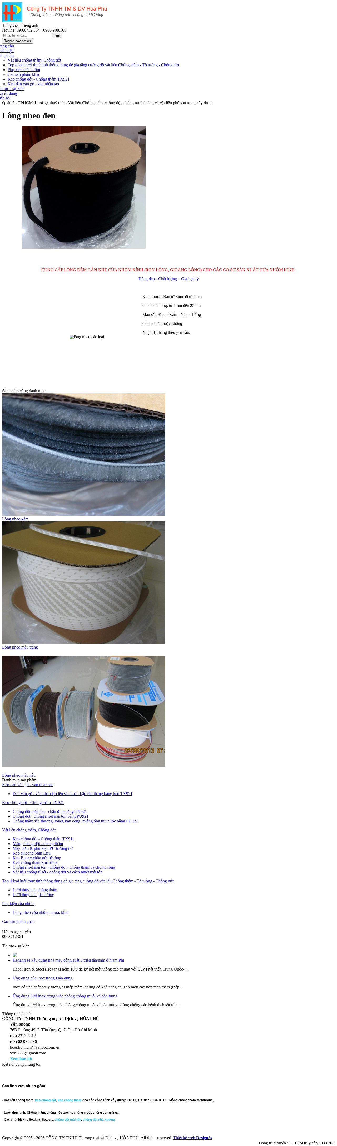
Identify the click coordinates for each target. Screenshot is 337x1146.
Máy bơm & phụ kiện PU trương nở (42, 848)
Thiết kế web (192, 1137)
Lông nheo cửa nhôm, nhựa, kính (40, 912)
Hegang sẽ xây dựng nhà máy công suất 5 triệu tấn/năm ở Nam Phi (68, 960)
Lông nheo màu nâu (19, 775)
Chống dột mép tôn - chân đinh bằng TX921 (50, 811)
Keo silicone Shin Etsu (32, 853)
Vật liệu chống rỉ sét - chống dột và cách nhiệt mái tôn (57, 872)
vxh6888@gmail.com (20, 941)
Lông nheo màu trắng (20, 647)
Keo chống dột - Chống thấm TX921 (39, 79)
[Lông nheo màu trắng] (83, 642)
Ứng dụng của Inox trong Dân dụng (42, 978)
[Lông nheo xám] (83, 514)
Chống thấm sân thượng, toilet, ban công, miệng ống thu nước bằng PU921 (75, 821)
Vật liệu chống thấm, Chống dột (34, 60)
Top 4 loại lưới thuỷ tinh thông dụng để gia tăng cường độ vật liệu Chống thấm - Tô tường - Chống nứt (93, 65)
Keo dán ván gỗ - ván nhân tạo (33, 84)
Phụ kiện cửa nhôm (24, 69)
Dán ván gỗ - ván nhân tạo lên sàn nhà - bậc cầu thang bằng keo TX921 (72, 793)
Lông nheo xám (15, 519)
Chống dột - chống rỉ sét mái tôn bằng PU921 (50, 816)
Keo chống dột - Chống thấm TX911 (43, 839)
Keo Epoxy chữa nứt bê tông (37, 858)
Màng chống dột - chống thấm (38, 843)
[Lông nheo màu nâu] (83, 770)
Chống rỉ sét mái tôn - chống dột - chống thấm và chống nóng (64, 867)
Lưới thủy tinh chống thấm (35, 890)
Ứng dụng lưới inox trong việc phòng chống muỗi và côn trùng (65, 996)
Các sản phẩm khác (24, 74)
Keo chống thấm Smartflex (35, 862)
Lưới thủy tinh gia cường (33, 894)
